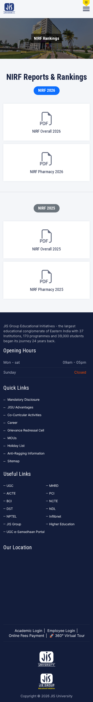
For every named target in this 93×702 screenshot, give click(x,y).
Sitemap (13, 461)
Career (12, 422)
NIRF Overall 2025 (46, 249)
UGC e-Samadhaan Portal (25, 532)
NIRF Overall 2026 (46, 131)
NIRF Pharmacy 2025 (46, 289)
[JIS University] (9, 8)
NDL (52, 509)
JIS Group (14, 524)
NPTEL (12, 516)
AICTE (11, 493)
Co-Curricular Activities (24, 415)
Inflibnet (55, 516)
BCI (9, 501)
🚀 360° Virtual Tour (67, 635)
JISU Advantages (20, 407)
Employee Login (61, 630)
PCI (51, 493)
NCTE (53, 501)
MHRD (53, 486)
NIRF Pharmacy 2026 (46, 171)
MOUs (11, 438)
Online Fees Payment (26, 635)
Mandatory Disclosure (23, 399)
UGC (10, 486)
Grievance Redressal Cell (25, 430)
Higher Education (61, 524)
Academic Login (28, 630)
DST (10, 509)
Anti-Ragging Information (25, 453)
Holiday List (16, 446)
